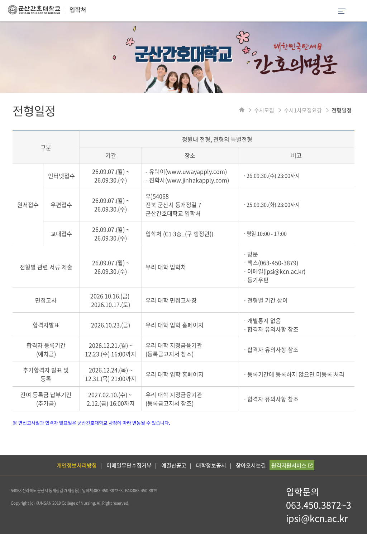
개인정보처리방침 (77, 465)
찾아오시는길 (251, 465)
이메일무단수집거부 (129, 465)
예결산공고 (173, 465)
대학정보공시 (211, 465)
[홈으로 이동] (241, 110)
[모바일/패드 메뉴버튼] (341, 12)
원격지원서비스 (288, 465)
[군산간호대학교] (43, 12)
